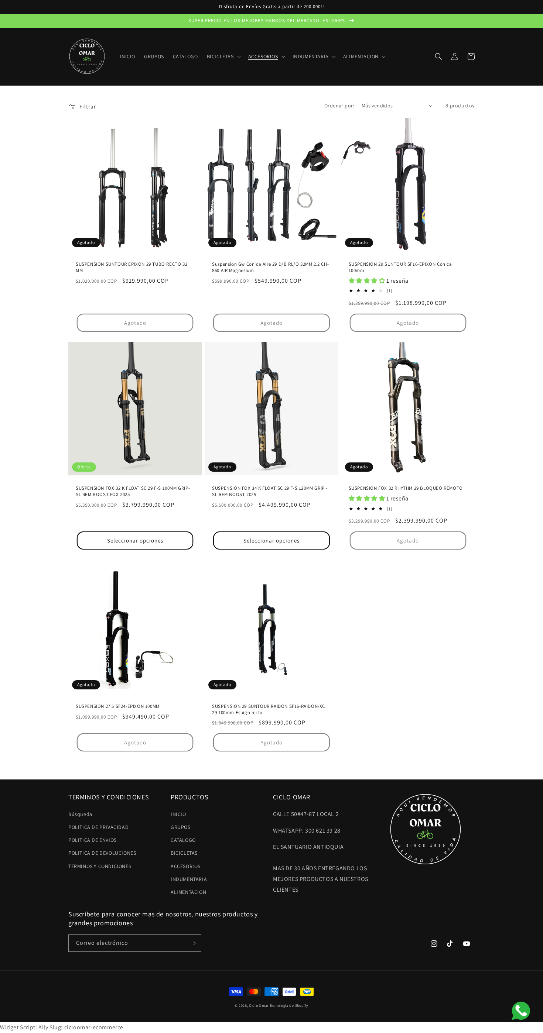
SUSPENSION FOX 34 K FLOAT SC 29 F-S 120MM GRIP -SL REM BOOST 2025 (270, 491)
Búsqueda (80, 814)
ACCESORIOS (186, 866)
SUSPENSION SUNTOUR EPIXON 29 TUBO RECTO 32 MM (131, 267)
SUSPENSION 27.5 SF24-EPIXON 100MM (118, 706)
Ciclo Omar (259, 1005)
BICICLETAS (184, 853)
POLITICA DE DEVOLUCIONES (102, 853)
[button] (223, 56)
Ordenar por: (339, 105)
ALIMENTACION (188, 892)
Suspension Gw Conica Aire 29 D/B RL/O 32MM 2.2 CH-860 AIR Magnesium (270, 267)
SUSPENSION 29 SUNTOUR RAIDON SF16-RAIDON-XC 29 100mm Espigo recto (268, 709)
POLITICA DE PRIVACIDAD (98, 827)
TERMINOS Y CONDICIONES (99, 866)
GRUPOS (181, 827)
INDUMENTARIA (189, 879)
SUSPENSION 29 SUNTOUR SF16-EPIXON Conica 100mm (400, 267)
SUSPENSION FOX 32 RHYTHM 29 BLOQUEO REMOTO (406, 488)
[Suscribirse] (193, 943)
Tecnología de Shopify (289, 1005)
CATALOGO (183, 840)
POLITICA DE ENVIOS (92, 840)
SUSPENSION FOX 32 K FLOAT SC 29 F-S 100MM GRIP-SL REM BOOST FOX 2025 (133, 491)
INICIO (178, 814)
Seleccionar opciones (135, 540)
